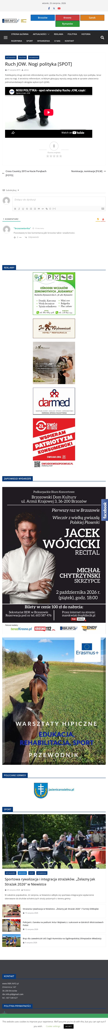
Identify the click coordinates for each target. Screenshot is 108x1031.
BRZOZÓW (22, 873)
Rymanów (67, 23)
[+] (54, 208)
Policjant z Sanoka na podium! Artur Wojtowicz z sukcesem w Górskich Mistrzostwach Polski (63, 924)
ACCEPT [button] (68, 1026)
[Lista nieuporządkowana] (35, 208)
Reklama (58, 34)
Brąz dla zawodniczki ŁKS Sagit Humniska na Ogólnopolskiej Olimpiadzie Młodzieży (62, 938)
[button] (48, 34)
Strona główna (19, 34)
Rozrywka (16, 41)
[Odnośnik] (47, 208)
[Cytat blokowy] (39, 208)
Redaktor (27, 890)
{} (50, 208)
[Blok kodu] (43, 208)
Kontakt (69, 41)
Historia (85, 34)
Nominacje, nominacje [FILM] (86, 171)
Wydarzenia (43, 41)
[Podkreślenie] (23, 208)
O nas (57, 41)
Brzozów (42, 17)
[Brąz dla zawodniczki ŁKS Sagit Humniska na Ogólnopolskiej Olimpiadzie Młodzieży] (11, 940)
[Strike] (27, 208)
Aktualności (39, 34)
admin (26, 70)
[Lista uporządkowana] (31, 208)
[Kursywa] (19, 208)
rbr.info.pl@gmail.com (12, 994)
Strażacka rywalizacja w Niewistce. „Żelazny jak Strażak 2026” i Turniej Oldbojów (61, 908)
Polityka (72, 34)
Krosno (67, 17)
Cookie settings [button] (53, 1026)
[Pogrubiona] (15, 208)
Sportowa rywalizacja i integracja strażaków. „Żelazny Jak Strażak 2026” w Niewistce (50, 881)
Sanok (92, 17)
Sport (29, 41)
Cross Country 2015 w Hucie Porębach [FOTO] (26, 173)
